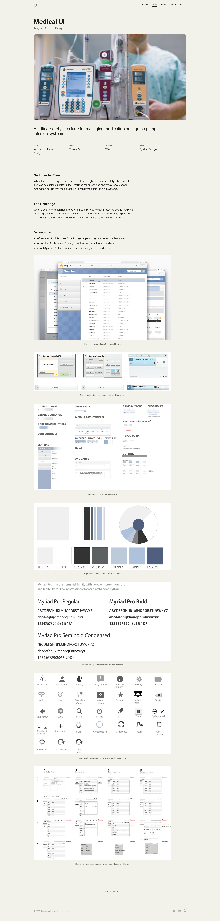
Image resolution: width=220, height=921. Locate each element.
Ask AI (183, 4)
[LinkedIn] (179, 911)
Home (145, 4)
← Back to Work (110, 891)
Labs (163, 4)
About (173, 4)
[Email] (174, 911)
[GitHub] (185, 911)
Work (154, 4)
